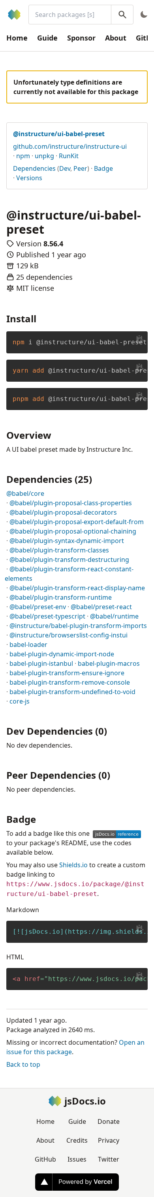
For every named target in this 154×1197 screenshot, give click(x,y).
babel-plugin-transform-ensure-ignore (66, 673)
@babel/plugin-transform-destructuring (69, 559)
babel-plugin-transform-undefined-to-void (72, 691)
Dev (64, 168)
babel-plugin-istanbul (41, 663)
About (115, 37)
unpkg (44, 155)
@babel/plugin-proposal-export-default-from (76, 521)
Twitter (108, 1159)
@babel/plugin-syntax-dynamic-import (66, 540)
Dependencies (34, 168)
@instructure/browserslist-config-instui (68, 635)
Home (17, 37)
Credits (77, 1140)
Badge (103, 168)
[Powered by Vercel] (77, 1182)
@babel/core (25, 493)
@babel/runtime (114, 616)
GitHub (45, 1159)
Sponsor (81, 37)
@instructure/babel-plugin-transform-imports (78, 625)
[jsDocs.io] (14, 14)
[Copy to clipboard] (140, 339)
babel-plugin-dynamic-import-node (61, 654)
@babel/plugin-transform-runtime (60, 597)
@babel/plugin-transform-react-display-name (77, 588)
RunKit (69, 155)
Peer (80, 168)
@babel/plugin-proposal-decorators (63, 512)
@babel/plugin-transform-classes (59, 550)
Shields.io (73, 865)
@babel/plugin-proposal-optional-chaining (72, 531)
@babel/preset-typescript (47, 616)
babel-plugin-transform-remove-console (69, 682)
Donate (109, 1121)
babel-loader (28, 644)
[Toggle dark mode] (144, 14)
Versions (29, 178)
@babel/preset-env (37, 606)
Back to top (23, 1064)
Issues (77, 1159)
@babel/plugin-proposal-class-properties (70, 503)
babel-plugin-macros (109, 663)
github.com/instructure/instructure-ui (70, 146)
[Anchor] (41, 318)
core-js (19, 701)
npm (23, 155)
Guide (47, 37)
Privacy (108, 1140)
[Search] (122, 14)
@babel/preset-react (101, 606)
